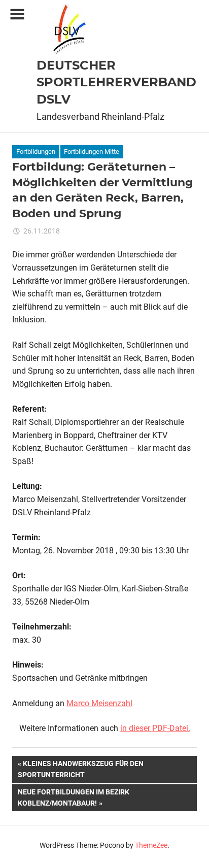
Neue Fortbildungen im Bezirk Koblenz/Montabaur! (73, 797)
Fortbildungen (35, 151)
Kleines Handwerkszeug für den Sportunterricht (81, 769)
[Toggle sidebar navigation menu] (17, 14)
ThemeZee (151, 845)
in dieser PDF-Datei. (155, 728)
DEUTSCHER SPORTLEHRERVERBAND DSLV (116, 82)
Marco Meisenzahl (99, 703)
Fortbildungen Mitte (91, 151)
